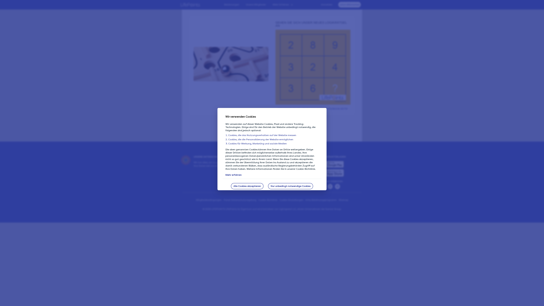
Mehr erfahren (233, 175)
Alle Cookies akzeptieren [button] (247, 186)
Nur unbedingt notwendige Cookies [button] (291, 186)
